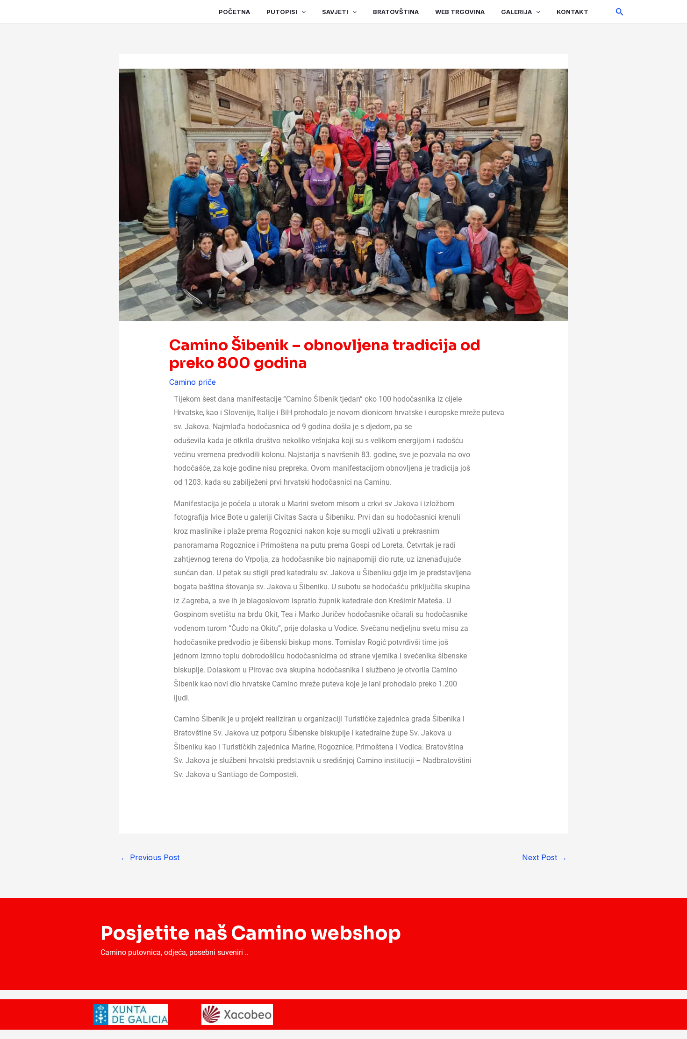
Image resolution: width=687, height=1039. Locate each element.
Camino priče (192, 382)
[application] (301, 11)
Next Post (544, 857)
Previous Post (149, 857)
